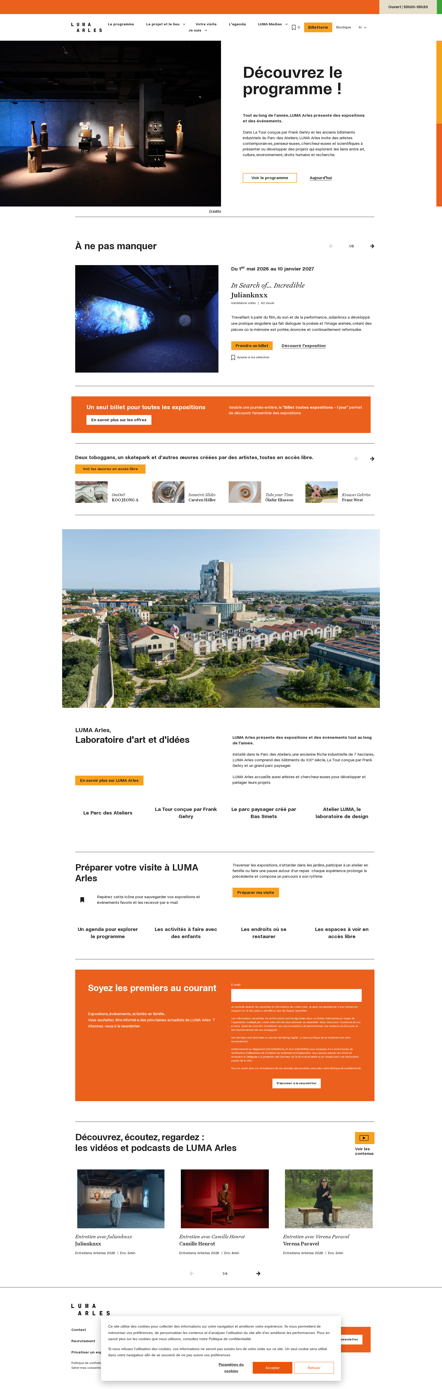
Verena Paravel (301, 1244)
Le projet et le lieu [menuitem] (163, 24)
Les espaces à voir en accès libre (342, 933)
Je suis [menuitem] (195, 30)
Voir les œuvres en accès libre (110, 469)
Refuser (314, 1368)
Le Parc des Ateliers (107, 813)
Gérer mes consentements (90, 1368)
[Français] (363, 27)
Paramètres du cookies (231, 1367)
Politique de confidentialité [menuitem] (90, 1363)
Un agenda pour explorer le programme (108, 933)
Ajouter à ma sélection (253, 357)
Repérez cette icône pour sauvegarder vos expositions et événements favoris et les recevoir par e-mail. (148, 900)
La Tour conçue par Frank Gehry (186, 813)
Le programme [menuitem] (121, 24)
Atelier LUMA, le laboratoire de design (342, 813)
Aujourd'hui (321, 178)
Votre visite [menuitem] (206, 24)
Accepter (273, 1368)
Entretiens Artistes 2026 (95, 1253)
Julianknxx (88, 1244)
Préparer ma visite (255, 892)
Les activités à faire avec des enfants (186, 933)
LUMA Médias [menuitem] (270, 24)
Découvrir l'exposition (304, 345)
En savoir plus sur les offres (119, 420)
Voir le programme (269, 178)
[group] (109, 492)
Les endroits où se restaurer (263, 933)
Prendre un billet (252, 345)
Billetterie (318, 27)
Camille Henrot (197, 1244)
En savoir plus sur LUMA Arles (109, 780)
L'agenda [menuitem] (237, 24)
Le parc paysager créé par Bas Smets (263, 813)
